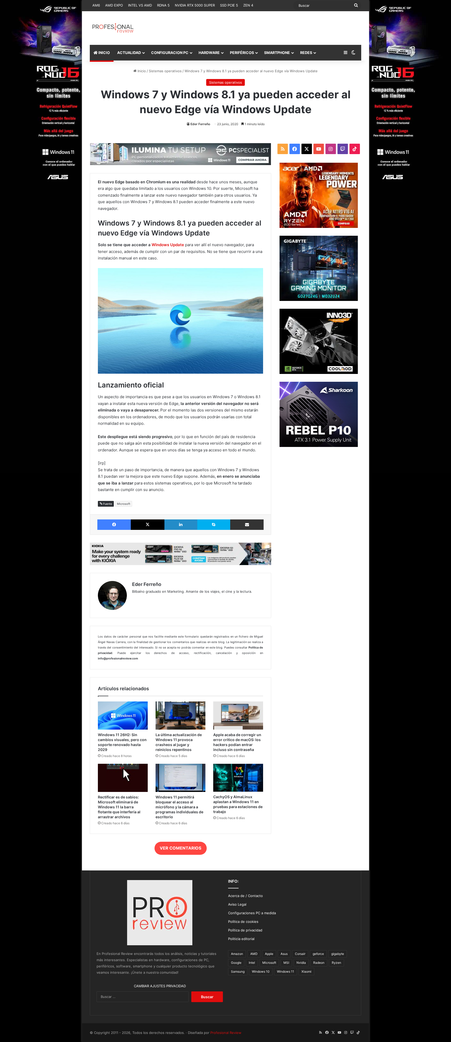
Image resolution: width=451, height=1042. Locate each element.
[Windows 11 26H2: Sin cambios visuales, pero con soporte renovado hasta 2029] (123, 715)
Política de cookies (243, 921)
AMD (254, 954)
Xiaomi (306, 971)
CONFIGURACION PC (169, 52)
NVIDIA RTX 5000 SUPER (195, 5)
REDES (306, 52)
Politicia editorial (241, 939)
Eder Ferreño (200, 124)
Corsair (300, 954)
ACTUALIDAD (129, 52)
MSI (286, 963)
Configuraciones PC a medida (252, 913)
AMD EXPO (114, 5)
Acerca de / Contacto (245, 896)
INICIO (104, 52)
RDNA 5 (163, 5)
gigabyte (337, 954)
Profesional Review (225, 1033)
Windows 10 (261, 971)
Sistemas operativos (165, 71)
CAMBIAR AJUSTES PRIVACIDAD (160, 986)
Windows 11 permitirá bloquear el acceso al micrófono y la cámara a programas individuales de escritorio (179, 807)
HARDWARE (209, 52)
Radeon (318, 963)
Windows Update (168, 244)
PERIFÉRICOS (242, 52)
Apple (269, 954)
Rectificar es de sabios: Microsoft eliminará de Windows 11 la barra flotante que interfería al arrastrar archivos (119, 807)
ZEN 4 (248, 5)
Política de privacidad (245, 930)
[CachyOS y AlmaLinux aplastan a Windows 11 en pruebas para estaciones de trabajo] (238, 778)
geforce (318, 954)
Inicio (141, 71)
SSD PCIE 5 (229, 5)
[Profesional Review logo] (113, 28)
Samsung (238, 971)
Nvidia (301, 963)
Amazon (237, 954)
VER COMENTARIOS (180, 848)
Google (236, 963)
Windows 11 (285, 971)
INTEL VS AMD (140, 5)
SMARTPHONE (277, 52)
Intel (252, 963)
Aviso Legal (237, 904)
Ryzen (336, 963)
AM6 (96, 5)
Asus (284, 954)
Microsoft (123, 504)
